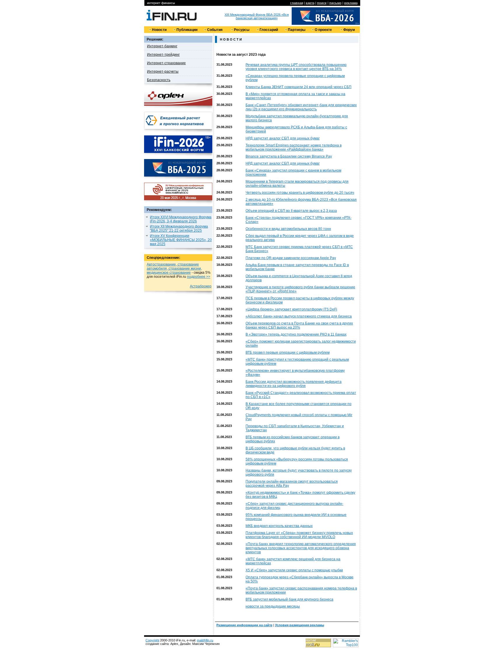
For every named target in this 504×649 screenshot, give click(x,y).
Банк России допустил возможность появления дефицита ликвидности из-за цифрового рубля (294, 384)
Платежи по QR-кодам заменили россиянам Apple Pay (291, 258)
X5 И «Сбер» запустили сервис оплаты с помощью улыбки (294, 570)
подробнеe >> (198, 277)
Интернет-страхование (166, 63)
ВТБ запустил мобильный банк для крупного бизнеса (289, 599)
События (215, 30)
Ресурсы (241, 30)
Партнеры (296, 30)
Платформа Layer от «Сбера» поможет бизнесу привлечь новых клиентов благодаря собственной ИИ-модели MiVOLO (299, 535)
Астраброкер (200, 286)
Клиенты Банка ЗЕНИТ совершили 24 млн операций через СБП (298, 87)
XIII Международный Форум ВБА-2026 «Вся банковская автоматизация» (257, 16)
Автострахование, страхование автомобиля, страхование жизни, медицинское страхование (174, 268)
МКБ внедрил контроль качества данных (279, 526)
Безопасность (158, 80)
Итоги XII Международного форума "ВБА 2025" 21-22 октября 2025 (179, 228)
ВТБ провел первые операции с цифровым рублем (288, 352)
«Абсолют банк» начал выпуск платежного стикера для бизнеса (299, 316)
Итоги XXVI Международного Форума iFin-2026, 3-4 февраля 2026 (180, 219)
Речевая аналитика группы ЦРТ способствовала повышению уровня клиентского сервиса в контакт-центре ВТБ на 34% (296, 67)
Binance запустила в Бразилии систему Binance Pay (289, 156)
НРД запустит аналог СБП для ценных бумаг (283, 138)
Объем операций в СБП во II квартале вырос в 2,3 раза (291, 211)
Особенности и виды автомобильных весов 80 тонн (288, 229)
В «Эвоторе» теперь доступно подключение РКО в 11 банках (296, 334)
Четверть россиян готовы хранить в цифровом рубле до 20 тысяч (300, 193)
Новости (159, 30)
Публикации (186, 30)
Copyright (152, 640)
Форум (349, 30)
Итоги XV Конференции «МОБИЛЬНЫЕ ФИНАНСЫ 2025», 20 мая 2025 (181, 240)
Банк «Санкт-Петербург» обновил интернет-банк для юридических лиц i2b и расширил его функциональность (301, 107)
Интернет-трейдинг (163, 55)
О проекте (323, 30)
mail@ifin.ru (205, 640)
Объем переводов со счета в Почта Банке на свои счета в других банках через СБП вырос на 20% (299, 325)
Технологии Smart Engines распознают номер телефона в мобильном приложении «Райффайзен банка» (294, 147)
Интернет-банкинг (162, 46)
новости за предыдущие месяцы (273, 606)
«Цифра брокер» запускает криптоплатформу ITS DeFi (291, 309)
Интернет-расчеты (162, 71)
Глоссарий (269, 30)
